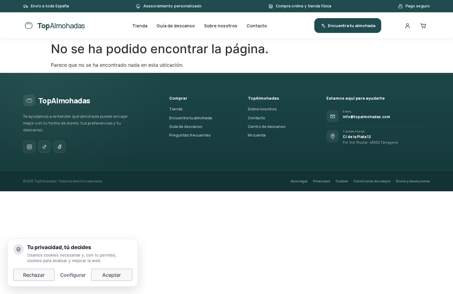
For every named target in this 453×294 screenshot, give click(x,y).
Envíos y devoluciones (413, 181)
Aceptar (111, 275)
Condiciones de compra (371, 181)
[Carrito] (423, 25)
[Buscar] (391, 25)
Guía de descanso (176, 26)
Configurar (73, 275)
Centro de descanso (267, 126)
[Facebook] (59, 147)
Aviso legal (299, 181)
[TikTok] (44, 147)
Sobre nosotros (220, 26)
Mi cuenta (257, 135)
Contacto (257, 26)
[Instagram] (29, 147)
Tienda (139, 26)
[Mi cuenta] (407, 25)
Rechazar (34, 275)
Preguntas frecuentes (190, 135)
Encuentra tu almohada (351, 25)
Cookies (342, 181)
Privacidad (321, 181)
